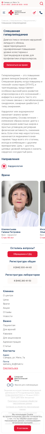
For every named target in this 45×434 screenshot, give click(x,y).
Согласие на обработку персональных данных (22, 408)
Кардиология (29, 21)
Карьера (7, 333)
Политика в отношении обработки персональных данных (22, 402)
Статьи (7, 346)
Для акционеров (12, 337)
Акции (6, 308)
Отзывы (7, 312)
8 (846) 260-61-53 (22, 280)
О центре (8, 295)
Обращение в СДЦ (22, 254)
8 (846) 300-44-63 (22, 267)
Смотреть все (10, 368)
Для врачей (9, 329)
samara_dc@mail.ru (13, 364)
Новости (7, 316)
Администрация (12, 342)
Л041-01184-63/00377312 (22, 394)
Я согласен (22, 428)
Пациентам (9, 325)
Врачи (6, 303)
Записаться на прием (17, 65)
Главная (5, 21)
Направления (16, 21)
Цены (6, 299)
